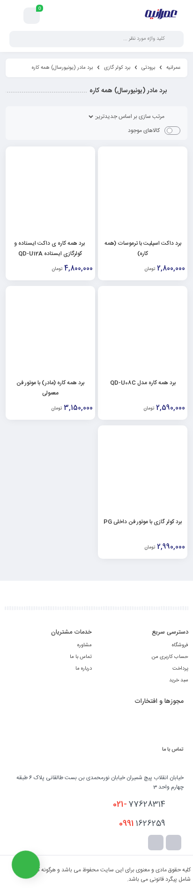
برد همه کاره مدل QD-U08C (143, 382)
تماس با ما (81, 657)
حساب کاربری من (169, 657)
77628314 (139, 804)
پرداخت (180, 669)
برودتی (148, 68)
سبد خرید (178, 680)
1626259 (142, 823)
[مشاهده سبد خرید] (31, 16)
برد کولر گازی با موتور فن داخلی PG (143, 521)
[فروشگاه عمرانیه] (160, 15)
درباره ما (83, 669)
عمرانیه (173, 68)
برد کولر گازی (117, 68)
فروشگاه (180, 645)
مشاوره (84, 645)
